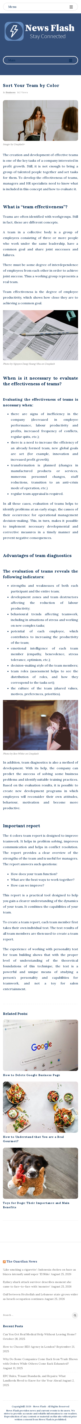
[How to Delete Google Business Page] (40, 1045)
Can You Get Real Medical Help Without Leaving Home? (39, 1334)
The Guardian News (21, 1261)
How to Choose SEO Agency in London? (29, 1346)
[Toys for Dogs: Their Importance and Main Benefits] (40, 1173)
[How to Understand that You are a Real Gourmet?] (40, 1107)
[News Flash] (40, 31)
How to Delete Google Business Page (31, 1075)
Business (11, 92)
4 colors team (20, 835)
